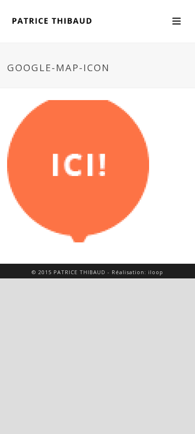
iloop (155, 272)
